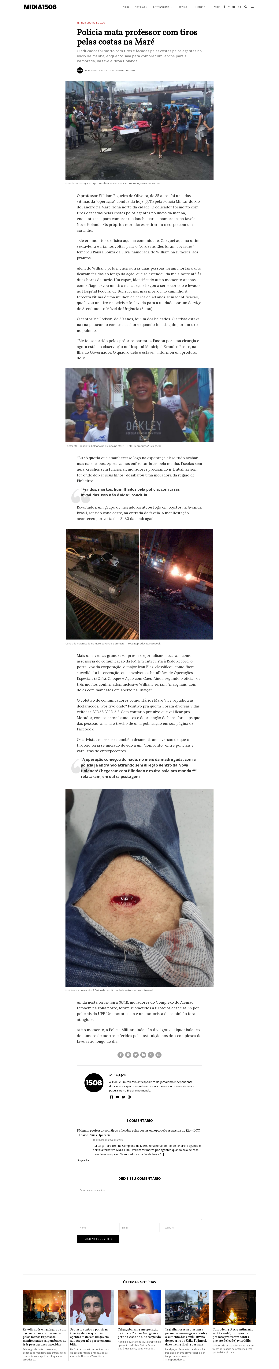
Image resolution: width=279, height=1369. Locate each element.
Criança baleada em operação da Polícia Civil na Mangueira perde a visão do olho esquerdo (139, 1333)
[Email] (239, 7)
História (200, 6)
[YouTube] (234, 7)
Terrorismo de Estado (91, 22)
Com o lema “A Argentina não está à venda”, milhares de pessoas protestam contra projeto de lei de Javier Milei (233, 1335)
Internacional (161, 6)
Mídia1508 (117, 1075)
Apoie (217, 6)
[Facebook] (224, 7)
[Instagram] (229, 7)
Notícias (140, 6)
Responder (83, 1160)
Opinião (182, 6)
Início (125, 6)
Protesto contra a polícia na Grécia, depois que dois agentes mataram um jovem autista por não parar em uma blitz (90, 1337)
